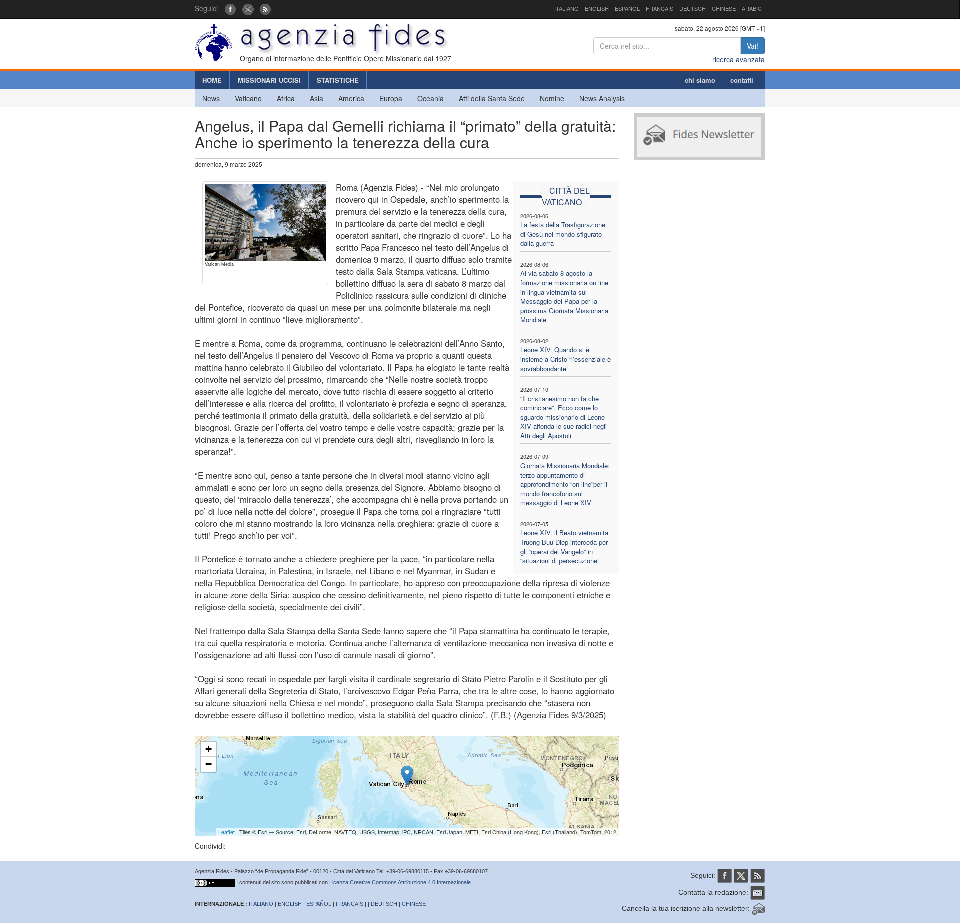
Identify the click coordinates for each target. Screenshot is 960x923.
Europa (391, 98)
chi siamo (700, 80)
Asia (317, 98)
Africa (286, 98)
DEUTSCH (693, 8)
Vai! (752, 46)
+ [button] (209, 749)
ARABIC (752, 8)
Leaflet (226, 832)
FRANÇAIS (660, 8)
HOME (212, 80)
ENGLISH (597, 8)
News (211, 98)
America (351, 98)
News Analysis (602, 98)
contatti (742, 80)
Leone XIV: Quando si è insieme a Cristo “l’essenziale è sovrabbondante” (565, 359)
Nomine (552, 98)
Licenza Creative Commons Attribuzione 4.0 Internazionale (400, 882)
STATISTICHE (338, 80)
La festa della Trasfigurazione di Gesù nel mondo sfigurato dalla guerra (563, 234)
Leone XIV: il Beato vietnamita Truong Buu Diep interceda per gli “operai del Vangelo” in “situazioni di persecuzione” (564, 546)
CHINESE (724, 8)
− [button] (209, 764)
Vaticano (248, 98)
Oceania (431, 98)
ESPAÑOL (627, 8)
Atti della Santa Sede (492, 98)
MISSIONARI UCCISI (269, 80)
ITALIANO (566, 8)
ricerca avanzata (738, 59)
